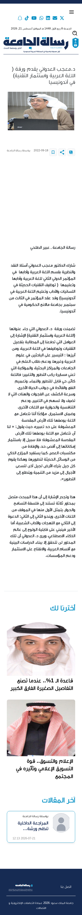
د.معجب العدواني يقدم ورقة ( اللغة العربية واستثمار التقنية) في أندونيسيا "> (53, 152)
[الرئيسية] (41, 45)
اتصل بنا (66, 886)
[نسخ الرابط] (71, 152)
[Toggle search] (75, 33)
